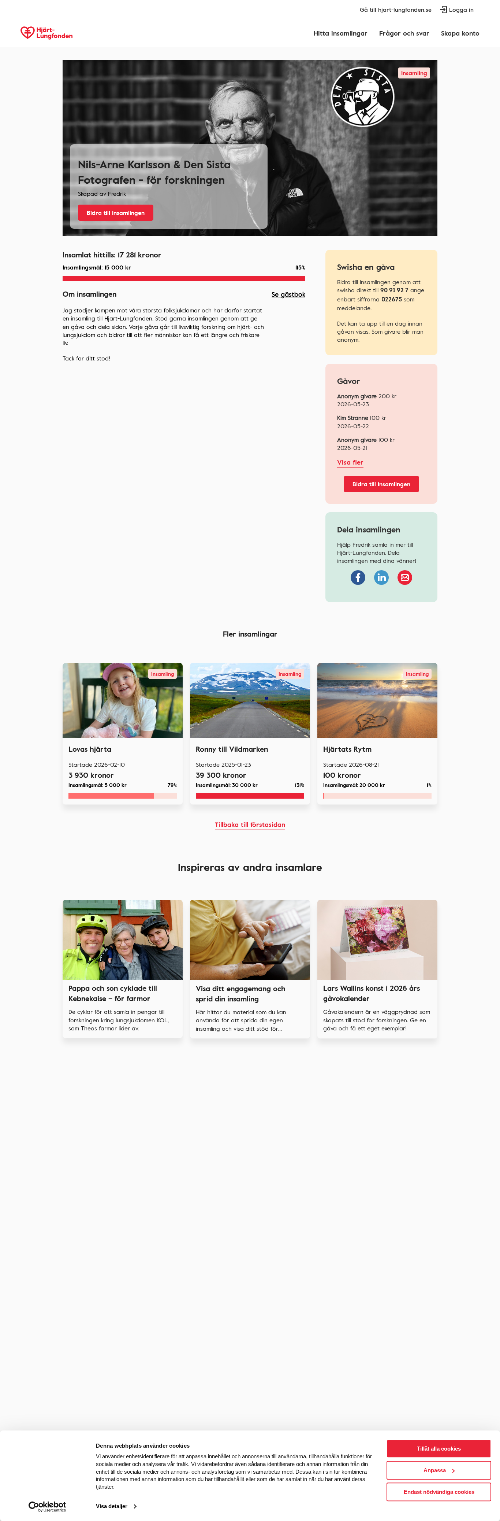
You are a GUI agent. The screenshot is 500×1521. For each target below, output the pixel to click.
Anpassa (434, 1470)
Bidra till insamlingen (116, 212)
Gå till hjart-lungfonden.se (396, 10)
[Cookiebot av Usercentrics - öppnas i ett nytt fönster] (47, 1506)
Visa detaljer (111, 1506)
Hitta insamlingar (340, 33)
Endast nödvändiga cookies (439, 1492)
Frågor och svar (404, 33)
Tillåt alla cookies (439, 1448)
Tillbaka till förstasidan (250, 824)
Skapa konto (460, 33)
